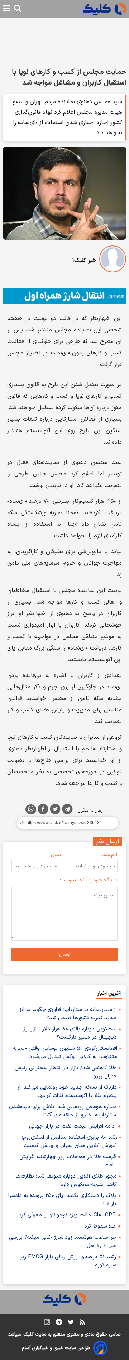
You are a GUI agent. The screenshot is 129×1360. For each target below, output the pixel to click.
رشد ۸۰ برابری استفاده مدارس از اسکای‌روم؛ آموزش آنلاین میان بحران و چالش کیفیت (69, 1141)
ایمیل (56, 855)
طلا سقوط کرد (100, 1226)
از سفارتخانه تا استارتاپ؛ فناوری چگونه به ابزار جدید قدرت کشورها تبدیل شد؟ (66, 1014)
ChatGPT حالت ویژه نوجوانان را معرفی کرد (67, 1215)
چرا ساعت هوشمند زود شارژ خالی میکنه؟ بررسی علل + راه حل (62, 1241)
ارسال (64, 954)
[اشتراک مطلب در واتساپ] (30, 809)
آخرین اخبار (109, 993)
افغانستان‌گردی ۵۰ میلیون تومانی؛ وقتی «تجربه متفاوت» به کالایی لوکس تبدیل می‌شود (65, 1052)
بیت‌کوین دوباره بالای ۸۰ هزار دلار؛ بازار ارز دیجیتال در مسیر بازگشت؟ (70, 1033)
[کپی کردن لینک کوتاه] (64, 823)
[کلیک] (104, 9)
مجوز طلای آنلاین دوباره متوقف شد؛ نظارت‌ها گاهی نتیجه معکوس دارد (66, 1180)
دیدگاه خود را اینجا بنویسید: (88, 880)
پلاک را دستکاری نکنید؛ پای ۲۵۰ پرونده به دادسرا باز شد (62, 1200)
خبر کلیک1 (84, 260)
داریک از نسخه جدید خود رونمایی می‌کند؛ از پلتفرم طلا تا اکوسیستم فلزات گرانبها (67, 1091)
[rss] (82, 1323)
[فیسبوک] (43, 810)
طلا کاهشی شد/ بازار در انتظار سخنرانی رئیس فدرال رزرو (65, 1072)
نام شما (110, 855)
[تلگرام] (67, 810)
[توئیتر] (55, 810)
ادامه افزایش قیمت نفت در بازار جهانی (72, 1126)
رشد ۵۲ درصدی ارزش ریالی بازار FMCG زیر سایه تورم (68, 1261)
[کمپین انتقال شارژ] (64, 296)
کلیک (28, 1334)
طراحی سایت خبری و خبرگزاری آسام (56, 1348)
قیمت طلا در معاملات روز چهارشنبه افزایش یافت (67, 1161)
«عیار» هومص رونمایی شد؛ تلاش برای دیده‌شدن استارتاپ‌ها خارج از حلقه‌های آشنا (63, 1111)
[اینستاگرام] (47, 1323)
